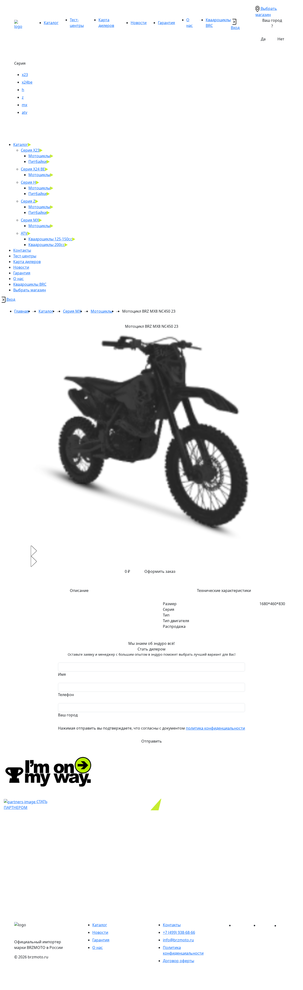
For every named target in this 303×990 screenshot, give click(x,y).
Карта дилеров (27, 261)
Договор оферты (178, 960)
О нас (18, 278)
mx (24, 104)
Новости (139, 22)
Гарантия (166, 22)
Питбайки (37, 161)
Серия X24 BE (33, 169)
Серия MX (30, 220)
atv (24, 112)
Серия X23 (30, 150)
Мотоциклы (39, 155)
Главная (21, 311)
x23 (25, 74)
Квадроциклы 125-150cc (50, 239)
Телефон (66, 694)
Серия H (28, 182)
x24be (27, 82)
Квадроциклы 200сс (46, 244)
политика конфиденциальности (215, 728)
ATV (24, 233)
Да (263, 39)
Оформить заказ (159, 571)
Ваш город (68, 715)
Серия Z (28, 201)
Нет (280, 39)
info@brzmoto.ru (178, 940)
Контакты (22, 250)
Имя (62, 674)
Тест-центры (24, 256)
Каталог (51, 22)
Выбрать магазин (29, 290)
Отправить (151, 741)
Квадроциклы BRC (29, 284)
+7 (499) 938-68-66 (179, 932)
